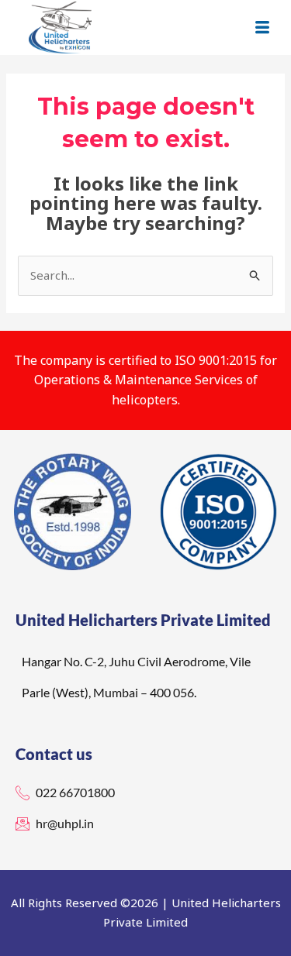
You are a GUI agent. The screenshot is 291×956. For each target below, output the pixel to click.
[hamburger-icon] (261, 27)
